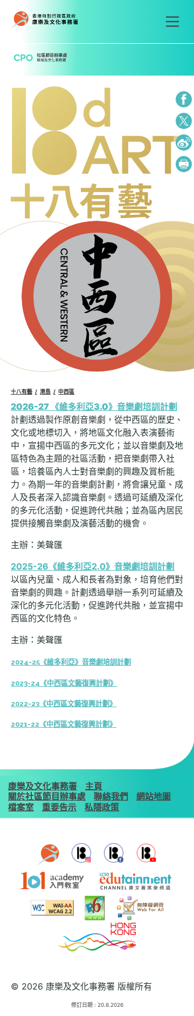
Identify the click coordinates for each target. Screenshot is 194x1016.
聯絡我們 (111, 796)
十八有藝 (21, 391)
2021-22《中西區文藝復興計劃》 (63, 724)
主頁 (93, 786)
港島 (45, 391)
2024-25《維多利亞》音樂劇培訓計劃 (71, 662)
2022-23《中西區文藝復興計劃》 (63, 704)
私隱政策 (102, 807)
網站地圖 (153, 796)
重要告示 (59, 807)
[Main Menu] (172, 21)
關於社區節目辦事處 (47, 796)
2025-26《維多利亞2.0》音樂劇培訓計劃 (93, 566)
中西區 (66, 391)
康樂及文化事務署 (42, 786)
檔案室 (21, 807)
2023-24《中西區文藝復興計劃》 (64, 683)
